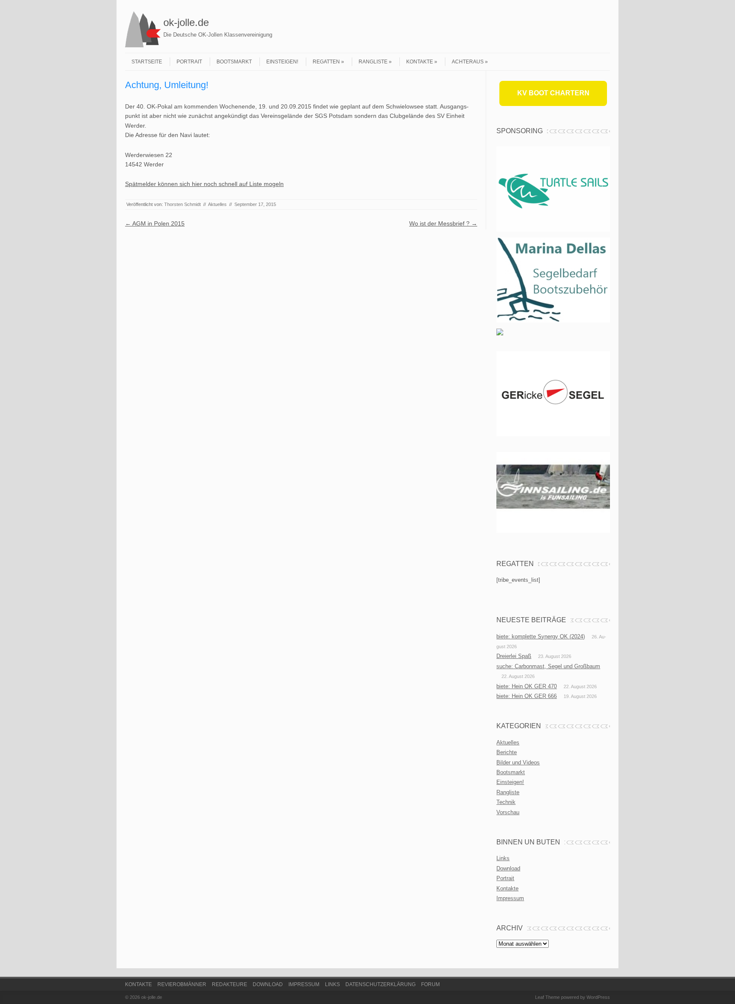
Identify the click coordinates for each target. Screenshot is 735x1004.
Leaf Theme (547, 997)
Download (508, 868)
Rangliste (373, 62)
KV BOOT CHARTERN (553, 93)
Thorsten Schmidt (182, 204)
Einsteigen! (282, 62)
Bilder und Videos (518, 762)
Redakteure (229, 984)
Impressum (510, 898)
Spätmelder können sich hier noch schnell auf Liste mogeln (204, 183)
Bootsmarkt (234, 62)
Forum (430, 984)
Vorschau (507, 812)
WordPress (598, 997)
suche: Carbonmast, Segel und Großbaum (548, 666)
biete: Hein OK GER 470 (526, 686)
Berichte (506, 752)
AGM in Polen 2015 (155, 223)
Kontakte (419, 62)
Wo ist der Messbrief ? (443, 223)
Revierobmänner (181, 984)
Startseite (146, 62)
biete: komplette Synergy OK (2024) (540, 636)
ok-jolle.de (186, 22)
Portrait (189, 62)
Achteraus (468, 62)
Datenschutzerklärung (380, 984)
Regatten (326, 62)
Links (503, 858)
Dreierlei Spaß (513, 656)
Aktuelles (217, 204)
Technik (506, 802)
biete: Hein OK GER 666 (526, 696)
